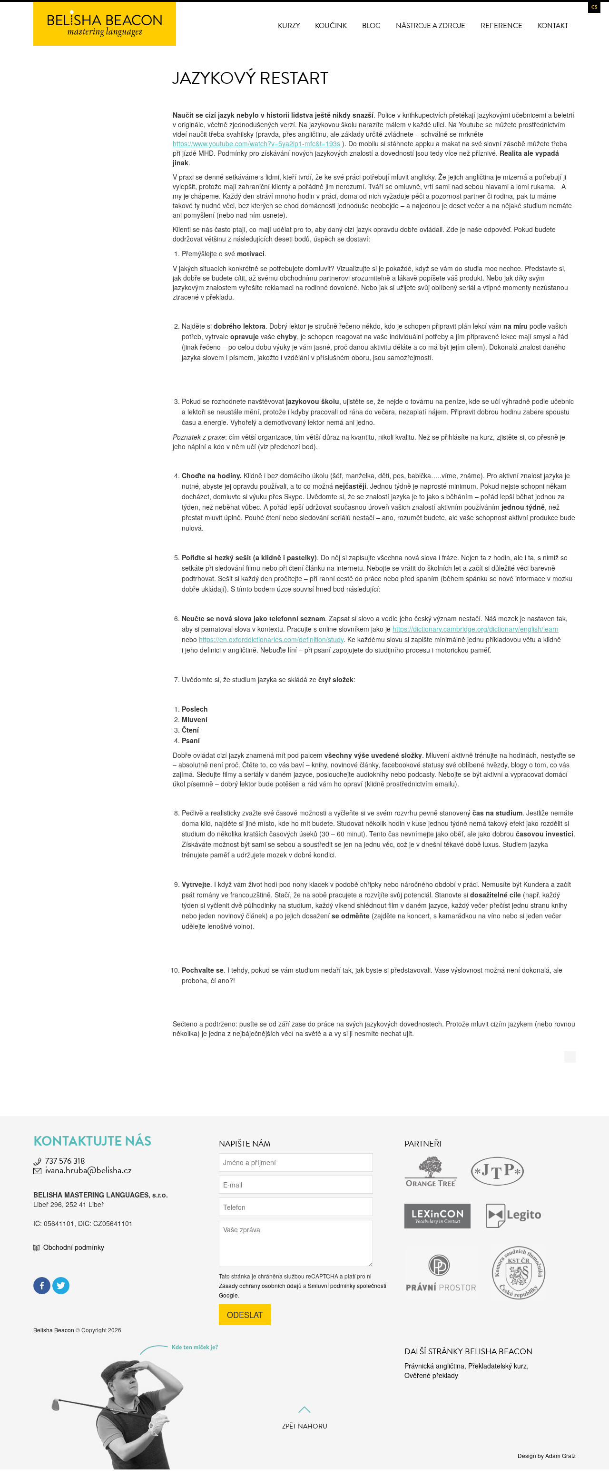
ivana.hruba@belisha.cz (88, 1170)
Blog (371, 25)
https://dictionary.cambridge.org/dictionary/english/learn (476, 629)
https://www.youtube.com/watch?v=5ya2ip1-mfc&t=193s (256, 143)
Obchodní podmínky (73, 1247)
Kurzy (289, 25)
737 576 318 (65, 1161)
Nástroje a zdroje (430, 25)
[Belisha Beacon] (104, 23)
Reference (501, 25)
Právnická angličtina (434, 1365)
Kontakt (553, 25)
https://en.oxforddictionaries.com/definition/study (271, 639)
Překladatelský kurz (497, 1365)
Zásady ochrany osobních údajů (260, 1285)
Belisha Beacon (53, 1330)
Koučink (331, 25)
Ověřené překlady (431, 1375)
